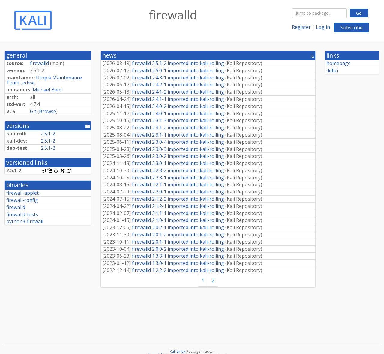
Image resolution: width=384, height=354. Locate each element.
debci (332, 70)
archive (28, 83)
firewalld (39, 63)
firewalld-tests (22, 214)
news (109, 55)
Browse (47, 111)
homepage (338, 63)
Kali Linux (177, 351)
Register (301, 27)
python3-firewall (24, 221)
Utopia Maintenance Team (44, 80)
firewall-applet (22, 193)
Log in (323, 27)
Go (359, 13)
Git (33, 111)
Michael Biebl (48, 89)
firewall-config (22, 200)
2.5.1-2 (48, 133)
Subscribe (351, 27)
